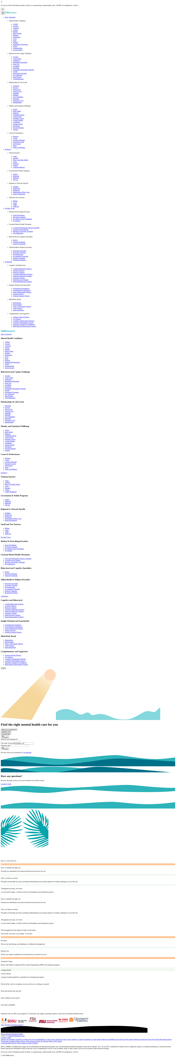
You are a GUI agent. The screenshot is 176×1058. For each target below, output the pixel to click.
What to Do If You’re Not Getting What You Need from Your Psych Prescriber (137, 1039)
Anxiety (15, 26)
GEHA (15, 174)
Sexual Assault (18, 124)
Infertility (16, 93)
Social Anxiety (18, 50)
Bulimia (15, 35)
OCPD (15, 71)
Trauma (15, 129)
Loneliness (16, 122)
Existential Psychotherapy (21, 288)
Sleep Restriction (18, 310)
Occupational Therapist (20, 256)
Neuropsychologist (19, 242)
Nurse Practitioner (19, 215)
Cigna (15, 162)
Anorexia (16, 28)
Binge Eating (17, 33)
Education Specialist (19, 251)
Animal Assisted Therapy (21, 317)
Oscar (15, 203)
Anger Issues (17, 59)
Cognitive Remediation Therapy (23, 323)
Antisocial (16, 60)
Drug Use (16, 64)
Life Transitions (18, 97)
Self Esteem (17, 144)
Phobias (15, 42)
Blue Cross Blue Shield (20, 160)
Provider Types (10, 208)
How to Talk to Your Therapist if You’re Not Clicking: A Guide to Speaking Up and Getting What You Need (77, 1039)
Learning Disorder (19, 140)
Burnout (15, 136)
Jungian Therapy (18, 294)
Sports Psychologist (19, 244)
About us (4, 1034)
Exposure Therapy (19, 278)
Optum (15, 165)
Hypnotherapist (18, 254)
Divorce (15, 88)
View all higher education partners (12, 1025)
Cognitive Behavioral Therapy (23, 274)
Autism (15, 30)
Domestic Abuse (18, 118)
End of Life (16, 89)
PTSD (15, 46)
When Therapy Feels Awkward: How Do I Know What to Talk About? (39, 1041)
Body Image (17, 111)
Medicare (16, 178)
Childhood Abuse (18, 115)
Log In (3, 668)
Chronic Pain (17, 117)
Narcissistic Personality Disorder (23, 70)
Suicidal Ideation (18, 128)
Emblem (15, 187)
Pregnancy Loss (18, 100)
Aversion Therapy (19, 270)
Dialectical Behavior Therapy (22, 276)
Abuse (15, 109)
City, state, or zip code (8, 743)
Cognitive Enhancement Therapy (23, 321)
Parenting (16, 99)
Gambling (16, 66)
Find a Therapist (10, 17)
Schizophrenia (17, 48)
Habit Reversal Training (20, 280)
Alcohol (15, 57)
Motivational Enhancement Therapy (24, 326)
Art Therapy (17, 319)
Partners (9, 1034)
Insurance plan (6, 734)
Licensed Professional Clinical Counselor (26, 228)
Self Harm (16, 126)
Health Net (16, 188)
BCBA (15, 240)
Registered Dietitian (19, 260)
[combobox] (10, 741)
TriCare (15, 180)
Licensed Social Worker (20, 229)
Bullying (16, 113)
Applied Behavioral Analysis (22, 269)
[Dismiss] (2, 9)
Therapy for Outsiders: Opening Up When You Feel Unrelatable (21, 1039)
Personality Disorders (20, 73)
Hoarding (16, 68)
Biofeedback (17, 303)
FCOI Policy (34, 1043)
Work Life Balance (19, 147)
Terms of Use (25, 1043)
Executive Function (19, 253)
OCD (15, 39)
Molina (15, 201)
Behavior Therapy (19, 272)
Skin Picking (17, 77)
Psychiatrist (16, 221)
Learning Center (6, 784)
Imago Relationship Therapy (22, 292)
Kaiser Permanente (19, 194)
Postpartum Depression (20, 44)
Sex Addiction (17, 75)
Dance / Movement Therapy (22, 306)
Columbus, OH (6, 732)
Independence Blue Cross (21, 192)
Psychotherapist (18, 233)
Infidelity (16, 95)
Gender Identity (18, 120)
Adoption (16, 86)
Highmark (16, 190)
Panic (15, 41)
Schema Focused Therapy (21, 296)
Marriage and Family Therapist (23, 231)
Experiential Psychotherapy (22, 290)
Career (15, 138)
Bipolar (15, 31)
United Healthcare (19, 167)
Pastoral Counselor (19, 258)
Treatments (8, 262)
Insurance (8, 149)
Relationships (17, 102)
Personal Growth (18, 142)
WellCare (16, 206)
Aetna (15, 156)
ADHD (15, 24)
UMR (15, 205)
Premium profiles (17, 1034)
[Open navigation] (3, 13)
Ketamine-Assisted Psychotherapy (24, 324)
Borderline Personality (20, 62)
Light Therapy (17, 308)
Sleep (15, 146)
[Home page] (10, 13)
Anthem (15, 158)
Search (6, 737)
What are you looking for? (9, 739)
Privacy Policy (16, 1043)
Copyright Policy (6, 1043)
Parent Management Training (22, 281)
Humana (16, 164)
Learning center (6, 1038)
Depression (16, 37)
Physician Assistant (19, 217)
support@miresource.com (16, 1036)
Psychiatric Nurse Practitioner (22, 219)
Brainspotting (17, 305)
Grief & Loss (17, 91)
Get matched (27, 752)
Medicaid (16, 176)
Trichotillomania (18, 79)
